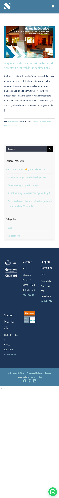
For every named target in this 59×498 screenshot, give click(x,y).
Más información (10, 125)
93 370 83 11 (28, 294)
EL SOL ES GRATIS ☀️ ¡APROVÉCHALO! (26, 169)
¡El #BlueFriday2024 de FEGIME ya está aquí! (29, 193)
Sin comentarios (46, 121)
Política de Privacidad (26, 373)
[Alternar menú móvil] (53, 6)
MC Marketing (36, 377)
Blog (36, 121)
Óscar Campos (12, 121)
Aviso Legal (12, 373)
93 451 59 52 (46, 300)
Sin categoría (14, 235)
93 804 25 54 (10, 354)
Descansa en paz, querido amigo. (24, 185)
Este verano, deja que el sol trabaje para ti (28, 177)
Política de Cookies (43, 373)
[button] (52, 491)
